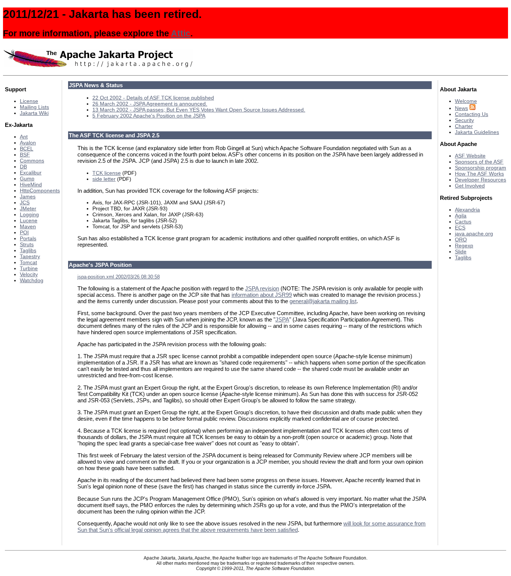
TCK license (106, 173)
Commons (32, 161)
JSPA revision (262, 288)
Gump (27, 179)
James (28, 196)
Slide (460, 252)
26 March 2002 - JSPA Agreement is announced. (149, 104)
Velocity (29, 274)
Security (464, 120)
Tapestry (30, 256)
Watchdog (31, 280)
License (29, 101)
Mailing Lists (34, 107)
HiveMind (31, 185)
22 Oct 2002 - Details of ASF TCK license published (153, 98)
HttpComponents (40, 190)
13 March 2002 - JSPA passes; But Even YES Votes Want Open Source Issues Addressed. (198, 110)
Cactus (463, 222)
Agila (460, 216)
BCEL (26, 149)
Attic (180, 33)
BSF (25, 155)
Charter (464, 126)
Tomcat (28, 262)
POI (24, 232)
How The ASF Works (479, 174)
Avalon (28, 143)
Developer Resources (480, 180)
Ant (24, 137)
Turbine (29, 268)
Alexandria (467, 210)
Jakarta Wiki (34, 113)
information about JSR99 (262, 295)
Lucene (28, 220)
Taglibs (28, 250)
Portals (28, 238)
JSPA (282, 319)
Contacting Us (471, 114)
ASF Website (470, 156)
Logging (29, 214)
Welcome (466, 101)
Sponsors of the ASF (479, 162)
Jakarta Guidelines (477, 132)
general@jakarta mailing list (323, 301)
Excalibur (31, 173)
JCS (25, 202)
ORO (461, 240)
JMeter (28, 208)
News (461, 108)
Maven (28, 226)
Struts (27, 244)
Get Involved (470, 186)
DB (23, 167)
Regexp (464, 246)
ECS (460, 228)
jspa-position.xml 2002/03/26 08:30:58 (118, 277)
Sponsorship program (480, 168)
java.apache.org (474, 234)
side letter (104, 179)
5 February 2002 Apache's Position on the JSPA (148, 116)
